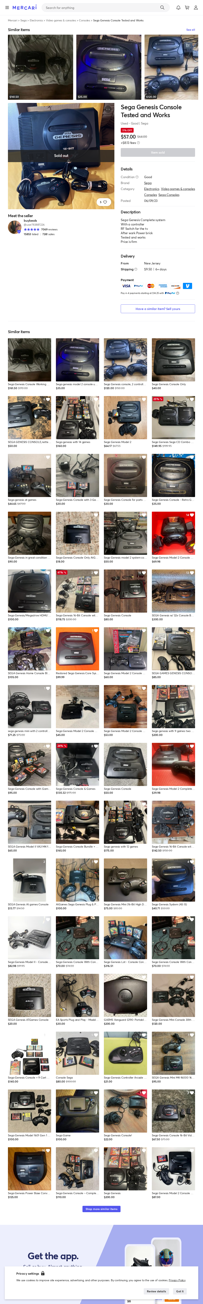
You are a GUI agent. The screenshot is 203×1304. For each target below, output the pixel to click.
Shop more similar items (101, 1209)
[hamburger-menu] (7, 7)
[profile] (196, 7)
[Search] (162, 7)
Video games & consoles (61, 20)
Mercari (12, 20)
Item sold (158, 152)
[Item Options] (108, 109)
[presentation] (138, 142)
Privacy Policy (177, 1280)
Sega (23, 20)
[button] (178, 7)
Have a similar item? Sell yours (158, 309)
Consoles (84, 20)
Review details (156, 1291)
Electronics (36, 20)
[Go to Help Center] (137, 177)
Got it (180, 1291)
